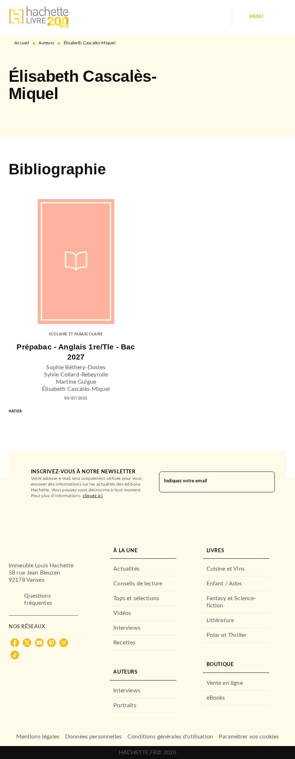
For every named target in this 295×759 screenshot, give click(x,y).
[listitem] (15, 643)
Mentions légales (37, 737)
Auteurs (46, 43)
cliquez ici (93, 496)
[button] (20, 116)
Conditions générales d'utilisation (170, 737)
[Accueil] (39, 17)
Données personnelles (93, 737)
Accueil (21, 43)
